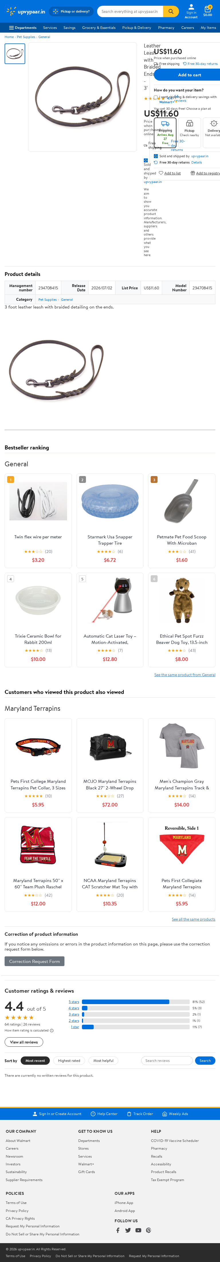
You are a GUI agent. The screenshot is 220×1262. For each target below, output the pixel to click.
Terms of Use (16, 1202)
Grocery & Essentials (98, 27)
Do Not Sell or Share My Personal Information (42, 1234)
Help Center (107, 1113)
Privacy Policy (17, 1210)
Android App (125, 1210)
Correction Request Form (34, 961)
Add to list (172, 172)
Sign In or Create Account (60, 1113)
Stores (83, 1148)
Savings (69, 27)
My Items (208, 27)
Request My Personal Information (33, 1226)
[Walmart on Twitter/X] (128, 1230)
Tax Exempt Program (167, 1179)
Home (9, 36)
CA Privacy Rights (20, 1218)
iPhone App (124, 1202)
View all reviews (24, 1042)
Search (205, 1060)
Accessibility (161, 1164)
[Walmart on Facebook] (118, 1230)
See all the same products (193, 919)
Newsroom (14, 1156)
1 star (75, 1027)
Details (196, 162)
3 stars (74, 1014)
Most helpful (103, 1060)
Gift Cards (86, 1171)
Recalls (156, 1156)
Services (50, 27)
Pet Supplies (26, 36)
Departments (25, 27)
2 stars (74, 1020)
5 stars (74, 1002)
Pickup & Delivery (136, 27)
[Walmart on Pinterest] (149, 1230)
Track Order (143, 1113)
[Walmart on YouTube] (138, 1230)
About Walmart (18, 1140)
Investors (13, 1164)
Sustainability (16, 1171)
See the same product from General (184, 674)
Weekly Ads (178, 1113)
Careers (187, 27)
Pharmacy (166, 27)
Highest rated (69, 1060)
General (44, 36)
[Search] (171, 11)
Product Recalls (163, 1171)
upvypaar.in (153, 181)
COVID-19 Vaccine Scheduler (175, 1140)
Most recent (35, 1060)
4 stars (73, 1008)
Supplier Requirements (24, 1179)
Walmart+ (86, 1164)
